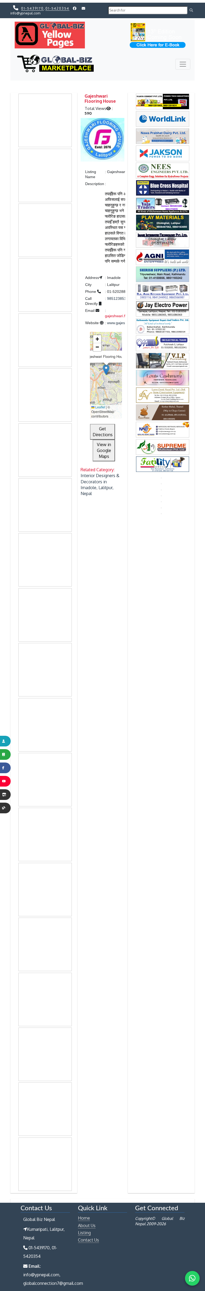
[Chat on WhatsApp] (192, 1278)
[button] (106, 369)
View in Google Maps (104, 450)
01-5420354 (57, 8)
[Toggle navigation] (182, 64)
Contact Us (88, 1240)
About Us (87, 1225)
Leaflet (99, 407)
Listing (84, 1232)
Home (84, 1218)
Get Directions (103, 431)
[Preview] (102, 140)
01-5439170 (32, 8)
